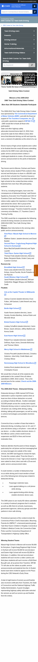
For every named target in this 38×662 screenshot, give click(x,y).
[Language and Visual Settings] (34, 6)
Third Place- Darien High (16, 253)
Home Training (10, 44)
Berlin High (11, 308)
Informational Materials (14, 48)
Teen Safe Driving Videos (14, 53)
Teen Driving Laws (11, 31)
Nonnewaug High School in (19, 363)
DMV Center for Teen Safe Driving (13, 25)
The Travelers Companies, (20, 118)
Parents (7, 35)
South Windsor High (15, 277)
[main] (19, 339)
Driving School (10, 40)
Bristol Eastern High (15, 322)
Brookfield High (13, 267)
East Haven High (13, 336)
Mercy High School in (17, 349)
